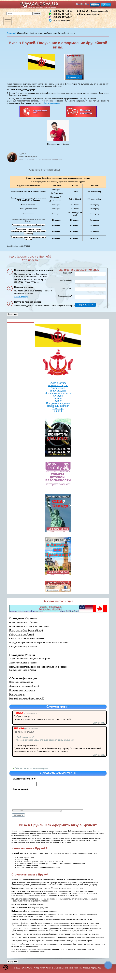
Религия (58, 401)
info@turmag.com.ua (88, 14)
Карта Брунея (58, 388)
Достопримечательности (58, 393)
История (58, 398)
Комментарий (21, 789)
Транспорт (58, 408)
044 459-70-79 (92, 11)
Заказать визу (74, 77)
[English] (78, 4)
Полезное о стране (58, 385)
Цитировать (99, 723)
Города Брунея (58, 390)
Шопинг (58, 411)
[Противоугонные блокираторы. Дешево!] (58, 438)
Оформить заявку (85, 305)
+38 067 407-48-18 (62, 11)
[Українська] (87, 4)
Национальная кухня (58, 406)
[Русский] (82, 4)
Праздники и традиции (58, 403)
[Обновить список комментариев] (69, 707)
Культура (58, 395)
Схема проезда (21, 297)
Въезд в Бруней (58, 383)
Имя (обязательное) (24, 779)
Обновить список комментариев (31, 768)
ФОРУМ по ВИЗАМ (61, 20)
